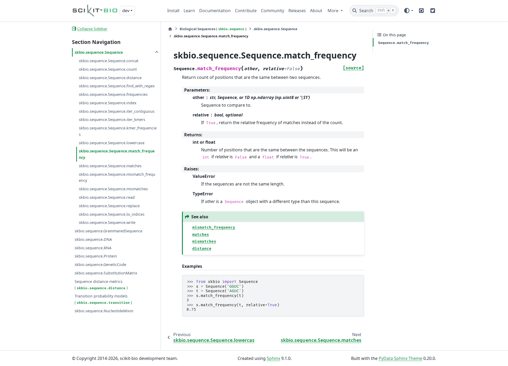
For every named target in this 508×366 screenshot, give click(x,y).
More (333, 10)
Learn (189, 10)
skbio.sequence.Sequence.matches (110, 165)
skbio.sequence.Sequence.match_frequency (117, 154)
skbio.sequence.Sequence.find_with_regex (117, 85)
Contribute (246, 10)
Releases (297, 10)
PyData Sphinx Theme (400, 358)
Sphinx (273, 358)
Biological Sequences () (213, 28)
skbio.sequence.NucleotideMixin (104, 310)
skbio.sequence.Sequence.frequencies (113, 94)
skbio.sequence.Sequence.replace (109, 205)
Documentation (215, 10)
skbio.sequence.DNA (93, 239)
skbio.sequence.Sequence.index (108, 102)
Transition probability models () (103, 299)
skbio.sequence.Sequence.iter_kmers (112, 119)
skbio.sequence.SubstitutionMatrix (106, 272)
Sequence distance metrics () (101, 284)
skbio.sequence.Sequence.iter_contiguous (117, 111)
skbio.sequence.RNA (93, 247)
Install (173, 10)
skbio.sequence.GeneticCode (100, 264)
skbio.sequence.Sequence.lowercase (111, 142)
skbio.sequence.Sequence (99, 52)
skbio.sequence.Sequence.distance (110, 77)
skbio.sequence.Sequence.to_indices (111, 213)
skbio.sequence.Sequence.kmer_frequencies (118, 131)
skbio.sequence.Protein (96, 256)
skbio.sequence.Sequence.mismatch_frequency (117, 177)
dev (125, 10)
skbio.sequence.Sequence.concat (108, 60)
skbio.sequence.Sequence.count (108, 68)
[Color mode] (408, 10)
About (316, 10)
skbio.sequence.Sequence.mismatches (113, 188)
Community (272, 10)
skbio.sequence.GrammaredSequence (108, 230)
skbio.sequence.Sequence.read (107, 197)
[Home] (170, 29)
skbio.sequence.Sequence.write (107, 222)
